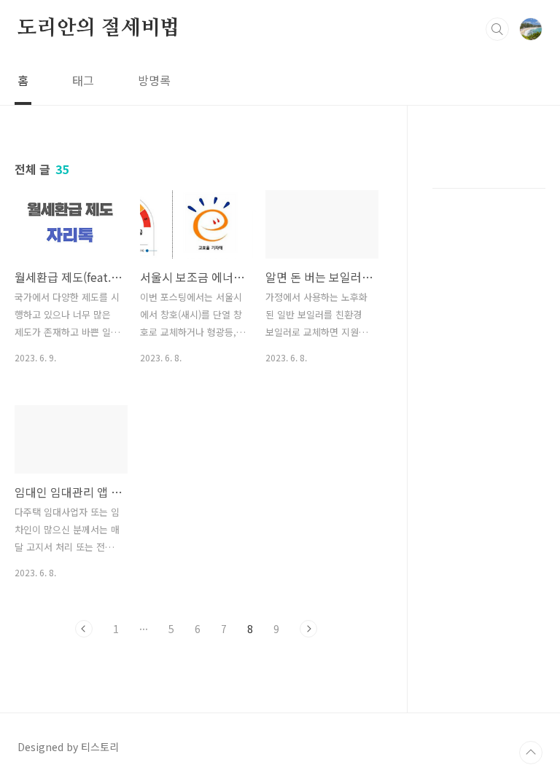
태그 (83, 80)
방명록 (154, 80)
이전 (84, 628)
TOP (530, 752)
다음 (308, 628)
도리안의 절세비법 (98, 28)
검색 (497, 29)
